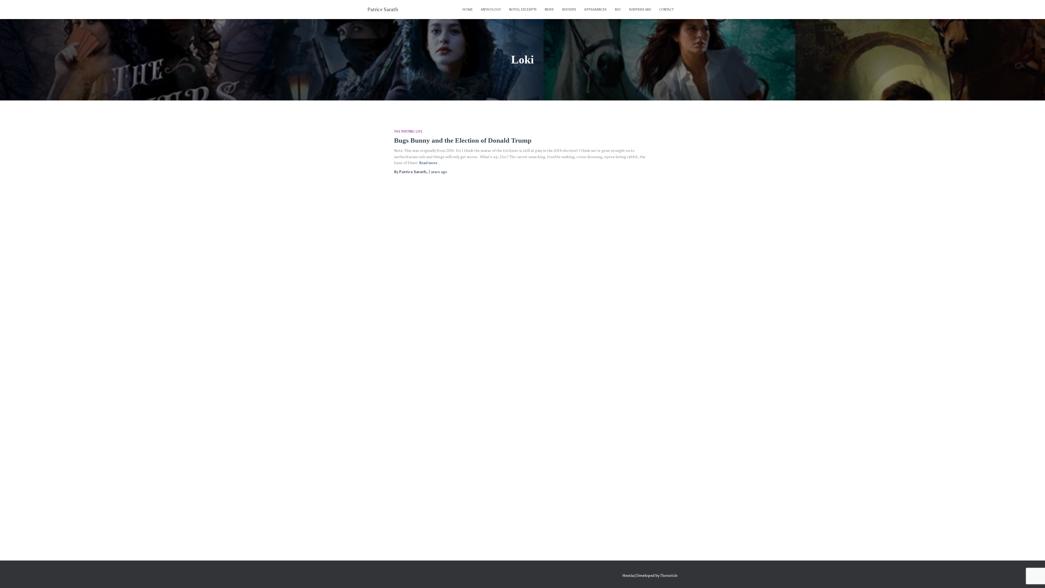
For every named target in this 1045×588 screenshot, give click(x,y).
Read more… (430, 163)
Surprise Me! (640, 9)
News (549, 9)
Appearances (595, 9)
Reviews (569, 9)
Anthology (491, 9)
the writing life (408, 131)
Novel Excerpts (523, 9)
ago (437, 172)
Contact (666, 9)
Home (467, 9)
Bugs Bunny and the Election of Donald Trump (462, 140)
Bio (618, 9)
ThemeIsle (669, 575)
